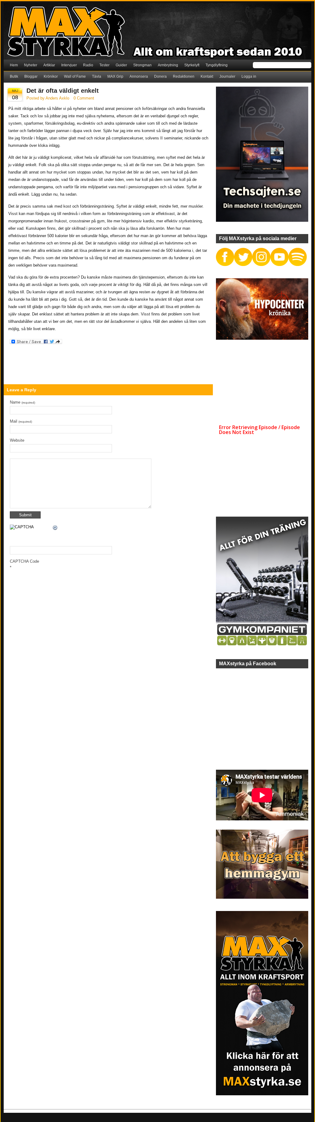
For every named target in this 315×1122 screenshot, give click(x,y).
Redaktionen (183, 76)
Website (17, 440)
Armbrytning (168, 65)
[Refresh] (55, 528)
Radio (88, 65)
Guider (121, 65)
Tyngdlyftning (216, 65)
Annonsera (139, 76)
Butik (14, 76)
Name (22, 402)
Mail (21, 421)
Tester (104, 65)
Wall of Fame (75, 76)
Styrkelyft (191, 65)
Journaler (227, 76)
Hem (14, 65)
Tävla (96, 76)
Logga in (248, 76)
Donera (160, 76)
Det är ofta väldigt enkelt (62, 90)
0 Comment (84, 98)
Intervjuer (69, 65)
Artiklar (49, 65)
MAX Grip (115, 76)
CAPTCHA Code (24, 561)
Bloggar (31, 76)
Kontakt (207, 76)
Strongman (142, 65)
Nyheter (30, 65)
